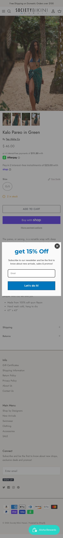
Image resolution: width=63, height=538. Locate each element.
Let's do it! (31, 285)
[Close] (57, 246)
